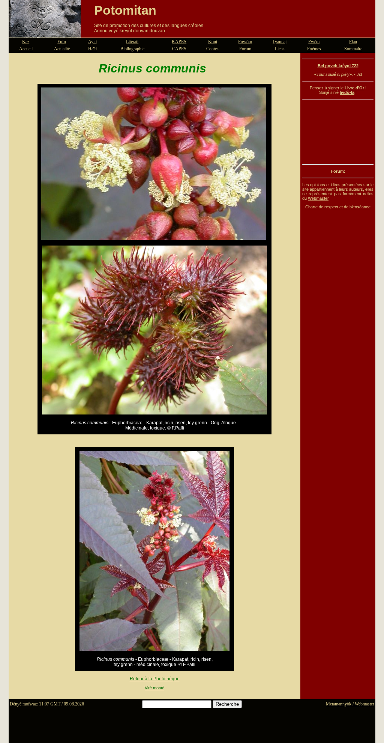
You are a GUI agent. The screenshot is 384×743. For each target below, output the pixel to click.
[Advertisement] (338, 132)
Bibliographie (132, 48)
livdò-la (347, 92)
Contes (212, 48)
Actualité (62, 48)
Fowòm (245, 41)
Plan (353, 41)
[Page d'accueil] (45, 33)
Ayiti (92, 41)
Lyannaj (279, 41)
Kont (212, 41)
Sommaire (353, 48)
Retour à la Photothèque (155, 678)
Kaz (25, 41)
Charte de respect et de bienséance (337, 207)
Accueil (26, 48)
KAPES (179, 41)
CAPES (179, 48)
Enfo (61, 41)
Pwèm (314, 41)
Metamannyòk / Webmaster (350, 704)
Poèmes (314, 48)
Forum (245, 48)
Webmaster (318, 198)
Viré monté (154, 688)
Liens (280, 48)
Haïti (92, 48)
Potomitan (125, 10)
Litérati (132, 41)
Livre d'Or (354, 88)
